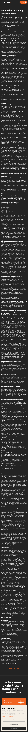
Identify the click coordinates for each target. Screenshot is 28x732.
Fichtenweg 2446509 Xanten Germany (8, 702)
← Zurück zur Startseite (14, 668)
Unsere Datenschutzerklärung (8, 716)
